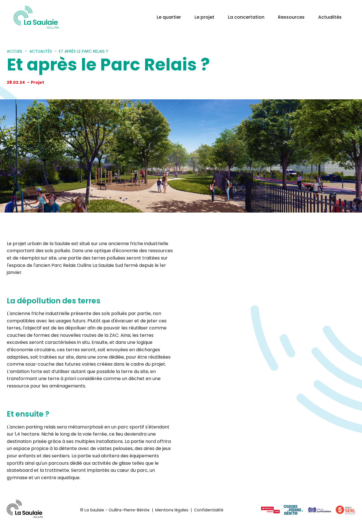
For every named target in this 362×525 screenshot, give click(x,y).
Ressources (291, 17)
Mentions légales (171, 510)
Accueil (15, 51)
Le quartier (169, 17)
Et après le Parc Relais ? (83, 51)
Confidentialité (208, 510)
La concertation (246, 17)
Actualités (330, 17)
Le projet (204, 17)
